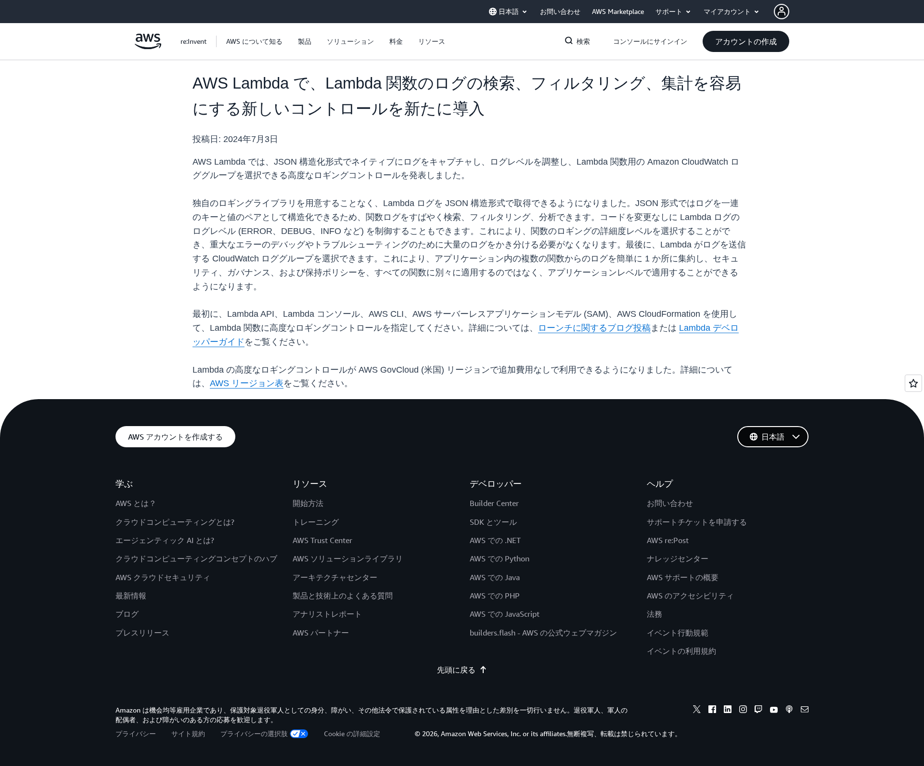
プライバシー (136, 733)
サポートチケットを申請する (697, 522)
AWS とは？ (136, 503)
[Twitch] (758, 710)
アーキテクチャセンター (335, 577)
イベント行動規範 (677, 632)
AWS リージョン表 (246, 383)
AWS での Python (499, 558)
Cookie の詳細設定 (352, 733)
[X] (697, 710)
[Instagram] (743, 710)
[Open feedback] (913, 383)
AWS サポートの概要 (683, 577)
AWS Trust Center (322, 540)
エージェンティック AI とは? (165, 540)
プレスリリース (142, 632)
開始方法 (308, 503)
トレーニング (316, 522)
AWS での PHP (495, 595)
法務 (654, 614)
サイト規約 (188, 733)
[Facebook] (712, 710)
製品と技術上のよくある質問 (343, 595)
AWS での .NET (495, 540)
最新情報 (131, 595)
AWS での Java (495, 577)
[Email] (804, 710)
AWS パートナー (321, 632)
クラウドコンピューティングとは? (175, 522)
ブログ (127, 614)
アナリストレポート (327, 614)
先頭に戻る (456, 670)
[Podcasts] (789, 710)
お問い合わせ (670, 503)
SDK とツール (493, 522)
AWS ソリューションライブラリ (348, 558)
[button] (254, 41)
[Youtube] (774, 710)
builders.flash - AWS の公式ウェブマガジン (543, 632)
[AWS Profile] (781, 11)
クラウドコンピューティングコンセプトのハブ (196, 558)
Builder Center (494, 503)
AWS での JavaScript (504, 614)
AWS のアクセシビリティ (690, 595)
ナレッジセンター (677, 558)
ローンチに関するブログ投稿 (594, 328)
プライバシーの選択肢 (254, 733)
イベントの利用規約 (681, 651)
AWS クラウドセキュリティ (163, 577)
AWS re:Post (668, 540)
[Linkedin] (728, 710)
